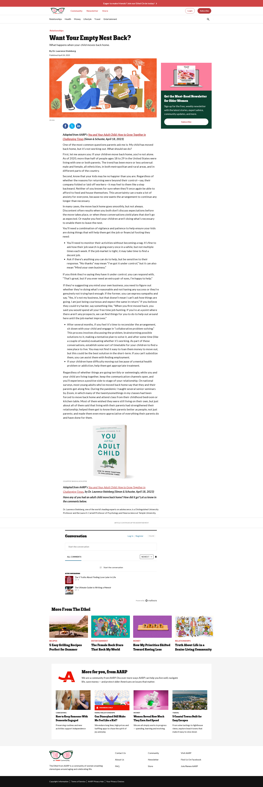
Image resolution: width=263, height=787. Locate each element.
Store (105, 10)
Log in (130, 536)
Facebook (65, 126)
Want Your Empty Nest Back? (90, 38)
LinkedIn (78, 126)
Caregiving (61, 713)
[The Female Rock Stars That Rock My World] (110, 627)
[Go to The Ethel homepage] (56, 11)
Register (139, 536)
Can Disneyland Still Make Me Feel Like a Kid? (110, 718)
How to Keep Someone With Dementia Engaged (72, 718)
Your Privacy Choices (115, 781)
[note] (103, 120)
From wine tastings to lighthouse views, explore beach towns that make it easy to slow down (187, 728)
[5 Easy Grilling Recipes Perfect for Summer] (68, 627)
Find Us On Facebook (191, 759)
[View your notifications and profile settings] (156, 557)
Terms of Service (78, 781)
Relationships (57, 30)
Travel (175, 713)
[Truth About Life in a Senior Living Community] (194, 627)
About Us (119, 759)
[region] (111, 569)
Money (137, 713)
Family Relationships (105, 713)
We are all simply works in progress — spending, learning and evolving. (150, 727)
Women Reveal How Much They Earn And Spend (149, 718)
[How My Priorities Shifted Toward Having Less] (152, 627)
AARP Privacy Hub (96, 781)
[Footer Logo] (76, 756)
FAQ (117, 766)
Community (76, 10)
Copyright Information (58, 781)
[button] (208, 19)
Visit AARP (186, 753)
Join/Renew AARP (189, 766)
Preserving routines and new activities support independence (71, 727)
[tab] (74, 557)
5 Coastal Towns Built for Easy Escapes (187, 718)
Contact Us (120, 753)
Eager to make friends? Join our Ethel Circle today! (129, 3)
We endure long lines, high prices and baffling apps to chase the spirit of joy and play (112, 728)
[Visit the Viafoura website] (151, 600)
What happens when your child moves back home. (79, 44)
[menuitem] (55, 20)
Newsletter (92, 10)
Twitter (72, 126)
